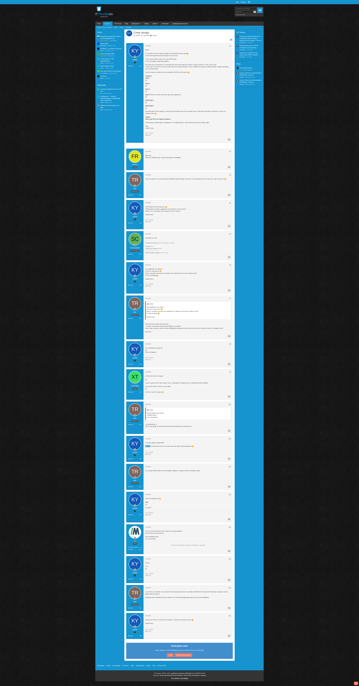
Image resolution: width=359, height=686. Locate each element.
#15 (230, 559)
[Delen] (231, 39)
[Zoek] (249, 2)
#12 (230, 466)
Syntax (102, 63)
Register (243, 2)
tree (148, 446)
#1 (230, 46)
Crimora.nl (103, 76)
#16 (230, 588)
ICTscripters (243, 42)
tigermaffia (103, 45)
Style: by (179, 678)
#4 (230, 203)
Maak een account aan (183, 655)
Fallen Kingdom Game (107, 66)
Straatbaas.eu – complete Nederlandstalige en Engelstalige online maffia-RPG (110, 98)
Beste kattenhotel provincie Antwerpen (171, 675)
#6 (230, 265)
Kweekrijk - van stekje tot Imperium (111, 48)
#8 (230, 344)
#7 (230, 298)
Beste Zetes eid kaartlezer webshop (195, 675)
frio (101, 93)
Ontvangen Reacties (133, 547)
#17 (230, 616)
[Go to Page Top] (356, 683)
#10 (230, 404)
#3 (230, 175)
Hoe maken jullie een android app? (110, 71)
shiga (101, 109)
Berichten (130, 66)
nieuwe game (104, 43)
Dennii (102, 50)
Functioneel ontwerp (246, 68)
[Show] (255, 12)
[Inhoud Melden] (229, 139)
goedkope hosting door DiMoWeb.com (182, 673)
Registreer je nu (177, 650)
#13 (230, 494)
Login (237, 2)
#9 (230, 372)
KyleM (138, 35)
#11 (230, 438)
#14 (230, 527)
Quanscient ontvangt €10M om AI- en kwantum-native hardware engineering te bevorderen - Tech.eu (250, 38)
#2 (230, 151)
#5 (230, 234)
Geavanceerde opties (240, 14)
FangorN (242, 77)
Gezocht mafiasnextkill (107, 53)
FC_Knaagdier (104, 73)
